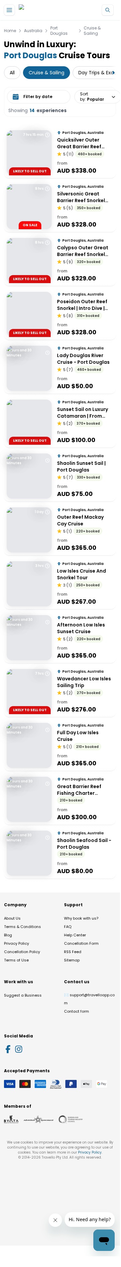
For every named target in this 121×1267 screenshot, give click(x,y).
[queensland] (71, 1119)
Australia (33, 30)
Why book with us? (81, 918)
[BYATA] (11, 1119)
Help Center (75, 935)
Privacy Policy (16, 943)
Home (10, 30)
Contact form (76, 1011)
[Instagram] (19, 1049)
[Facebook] (8, 1049)
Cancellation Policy (22, 951)
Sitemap (72, 960)
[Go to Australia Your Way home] (46, 10)
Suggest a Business (23, 995)
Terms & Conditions (22, 926)
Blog (8, 935)
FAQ (67, 926)
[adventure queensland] (38, 1119)
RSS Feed (72, 951)
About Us (12, 918)
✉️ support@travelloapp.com (89, 999)
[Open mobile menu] (9, 10)
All (12, 72)
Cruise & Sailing (92, 30)
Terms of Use (16, 960)
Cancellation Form (81, 943)
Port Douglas (59, 30)
